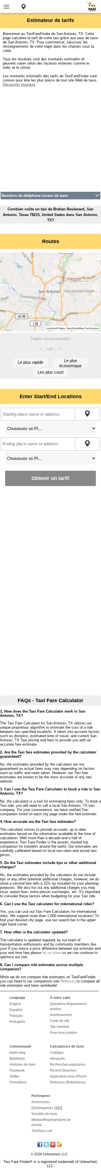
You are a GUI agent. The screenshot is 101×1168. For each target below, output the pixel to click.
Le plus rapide (30, 362)
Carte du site (59, 1021)
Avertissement (61, 1015)
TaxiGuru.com (41, 1131)
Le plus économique (70, 362)
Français (16, 1016)
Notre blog (18, 1053)
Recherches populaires (68, 1064)
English (15, 1004)
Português (17, 1022)
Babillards (17, 1059)
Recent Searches (63, 1070)
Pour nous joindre (63, 1033)
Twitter (14, 1076)
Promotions (18, 1082)
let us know (51, 953)
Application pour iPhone (68, 1076)
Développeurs (42, 1108)
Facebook (17, 1070)
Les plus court (50, 372)
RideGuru (67, 981)
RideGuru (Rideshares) (68, 1082)
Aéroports (57, 1059)
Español (16, 1010)
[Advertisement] (50, 137)
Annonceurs (40, 1102)
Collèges (57, 1053)
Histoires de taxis (23, 1064)
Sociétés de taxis (44, 1114)
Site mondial (59, 1027)
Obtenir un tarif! (50, 478)
